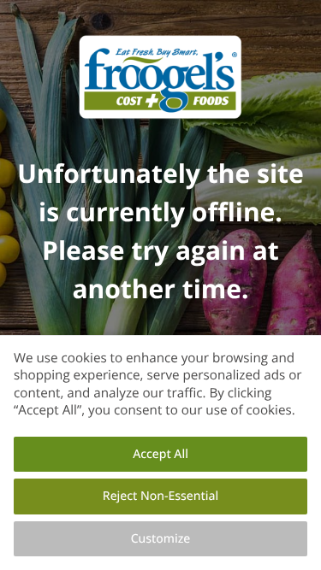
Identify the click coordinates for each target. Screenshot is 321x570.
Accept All (160, 454)
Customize (161, 539)
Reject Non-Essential (160, 496)
